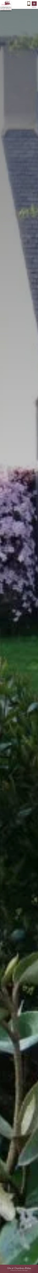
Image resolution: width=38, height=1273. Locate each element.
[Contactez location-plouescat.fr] (29, 4)
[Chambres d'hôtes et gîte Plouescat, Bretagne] (5, 5)
